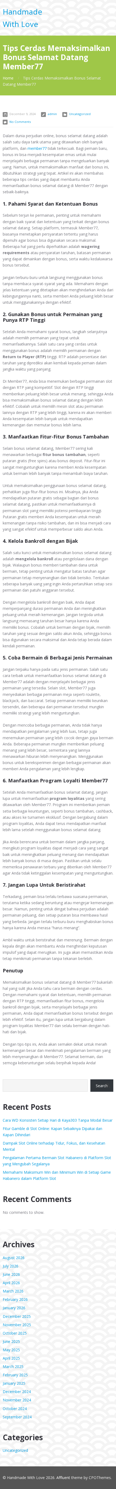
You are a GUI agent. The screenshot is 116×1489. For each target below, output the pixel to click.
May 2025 (11, 1349)
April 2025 (11, 1358)
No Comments (20, 122)
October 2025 (15, 1333)
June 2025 (11, 1341)
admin (52, 114)
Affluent (63, 1477)
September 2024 (17, 1416)
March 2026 (13, 1291)
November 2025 (17, 1324)
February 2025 (15, 1374)
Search (102, 1085)
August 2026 (14, 1257)
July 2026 (10, 1266)
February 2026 (15, 1299)
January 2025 (14, 1383)
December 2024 (17, 1391)
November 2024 (17, 1399)
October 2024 (15, 1408)
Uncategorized (80, 114)
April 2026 (11, 1282)
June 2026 (11, 1274)
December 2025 (17, 1316)
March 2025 (13, 1366)
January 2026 (14, 1307)
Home (8, 78)
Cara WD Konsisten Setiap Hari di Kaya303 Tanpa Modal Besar (57, 1120)
